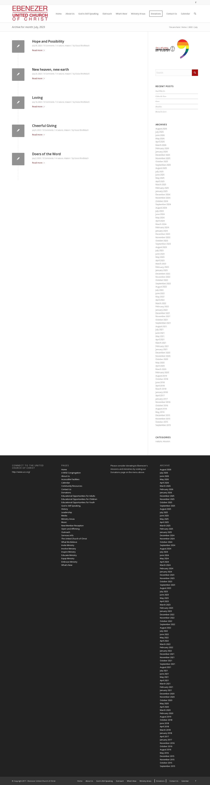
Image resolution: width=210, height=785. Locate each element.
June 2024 (160, 214)
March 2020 (161, 369)
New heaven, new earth (50, 69)
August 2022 (161, 286)
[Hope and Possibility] (18, 46)
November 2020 (163, 356)
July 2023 (160, 250)
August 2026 (161, 128)
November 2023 (163, 237)
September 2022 (163, 283)
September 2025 (163, 164)
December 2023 (163, 234)
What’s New (66, 565)
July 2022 (160, 290)
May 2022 (160, 296)
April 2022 (160, 299)
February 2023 (162, 267)
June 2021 (160, 333)
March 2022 (161, 303)
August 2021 (161, 326)
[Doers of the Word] (18, 159)
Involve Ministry (68, 548)
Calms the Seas (161, 96)
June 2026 (160, 135)
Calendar (65, 482)
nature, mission (64, 46)
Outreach (65, 532)
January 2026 (162, 151)
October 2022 (162, 280)
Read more (37, 50)
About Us (65, 476)
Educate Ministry (69, 555)
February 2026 (162, 148)
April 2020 (160, 365)
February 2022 (162, 306)
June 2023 (160, 253)
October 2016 (162, 405)
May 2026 (160, 138)
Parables (159, 106)
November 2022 (163, 276)
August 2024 (161, 207)
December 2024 (163, 194)
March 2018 (161, 388)
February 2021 (162, 346)
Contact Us (66, 489)
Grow (157, 101)
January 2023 (162, 270)
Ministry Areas (68, 519)
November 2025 (163, 158)
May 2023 (160, 257)
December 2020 (163, 352)
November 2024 (163, 197)
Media (64, 515)
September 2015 (163, 425)
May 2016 (160, 412)
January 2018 (162, 392)
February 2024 (162, 227)
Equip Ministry (67, 558)
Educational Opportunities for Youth (78, 502)
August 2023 (161, 247)
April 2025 (160, 181)
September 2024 (163, 204)
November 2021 (163, 316)
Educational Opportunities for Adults (78, 496)
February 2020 (162, 372)
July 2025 (160, 171)
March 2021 (161, 342)
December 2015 (163, 415)
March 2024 (161, 224)
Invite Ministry (67, 545)
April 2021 (160, 339)
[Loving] (18, 102)
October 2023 (162, 240)
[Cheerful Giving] (18, 131)
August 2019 (161, 375)
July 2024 (160, 211)
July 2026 (160, 131)
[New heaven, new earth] (18, 74)
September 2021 (163, 323)
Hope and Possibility (48, 41)
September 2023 (163, 243)
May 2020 (160, 362)
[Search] (195, 14)
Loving (37, 97)
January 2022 (162, 309)
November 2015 (163, 418)
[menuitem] (59, 14)
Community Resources (71, 486)
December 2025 (163, 154)
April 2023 (160, 260)
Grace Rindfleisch (82, 46)
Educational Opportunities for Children (79, 499)
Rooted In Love (161, 111)
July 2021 (160, 329)
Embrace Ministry (69, 561)
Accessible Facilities (70, 479)
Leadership (66, 512)
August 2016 (161, 408)
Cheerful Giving (44, 126)
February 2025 (162, 187)
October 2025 (162, 161)
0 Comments (49, 46)
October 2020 (162, 359)
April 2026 (160, 141)
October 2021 (162, 319)
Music (64, 522)
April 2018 (160, 385)
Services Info (67, 535)
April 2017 (160, 395)
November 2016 (163, 402)
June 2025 (160, 174)
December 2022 (163, 273)
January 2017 (162, 398)
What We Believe (69, 542)
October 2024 (162, 201)
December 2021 (163, 313)
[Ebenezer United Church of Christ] (30, 14)
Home (64, 469)
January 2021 (162, 349)
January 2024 (162, 230)
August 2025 (161, 168)
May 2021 (160, 336)
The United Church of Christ (74, 538)
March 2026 (161, 145)
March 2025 (161, 184)
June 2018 (160, 382)
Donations (66, 492)
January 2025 (162, 191)
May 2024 (160, 217)
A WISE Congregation (71, 472)
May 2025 (160, 178)
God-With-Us (160, 91)
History (64, 509)
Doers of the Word (46, 154)
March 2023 (161, 263)
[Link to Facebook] (195, 2)
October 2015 (162, 421)
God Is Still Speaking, (71, 505)
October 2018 (162, 379)
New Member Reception (72, 525)
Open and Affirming (70, 528)
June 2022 (160, 293)
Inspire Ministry (68, 551)
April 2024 (160, 220)
